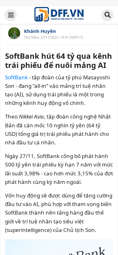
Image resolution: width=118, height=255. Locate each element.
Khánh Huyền (40, 31)
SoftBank (16, 77)
